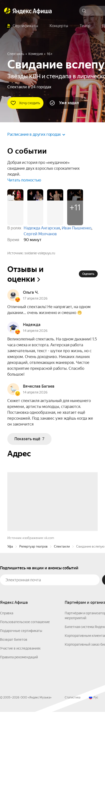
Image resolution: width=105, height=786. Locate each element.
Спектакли (62, 620)
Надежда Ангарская (42, 228)
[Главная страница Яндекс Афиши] (7, 11)
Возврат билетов (13, 714)
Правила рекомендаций (19, 731)
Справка (6, 687)
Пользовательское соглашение (25, 696)
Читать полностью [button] (24, 180)
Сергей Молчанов (40, 234)
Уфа (10, 620)
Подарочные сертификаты (21, 705)
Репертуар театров (33, 620)
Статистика (72, 771)
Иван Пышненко (76, 228)
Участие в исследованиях (20, 722)
